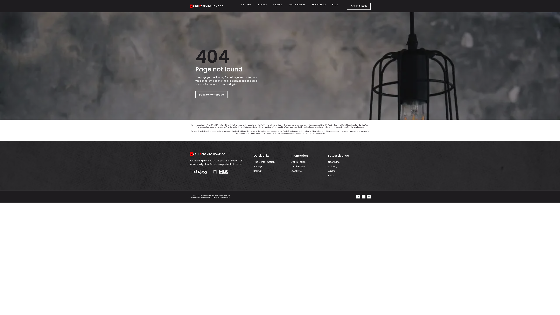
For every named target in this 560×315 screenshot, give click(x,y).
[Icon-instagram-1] (363, 196)
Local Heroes (297, 4)
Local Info (319, 4)
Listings (246, 4)
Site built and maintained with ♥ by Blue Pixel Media (210, 197)
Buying (262, 4)
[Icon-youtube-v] (369, 196)
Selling (277, 4)
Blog (335, 4)
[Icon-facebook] (358, 196)
